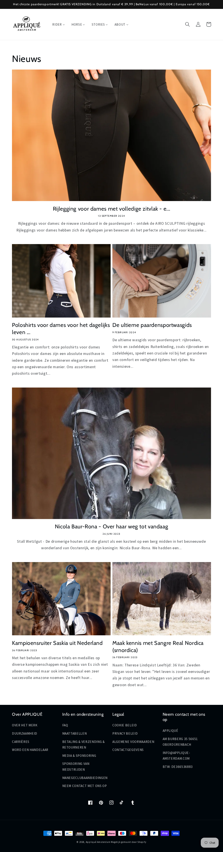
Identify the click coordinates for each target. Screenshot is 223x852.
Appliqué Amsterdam (98, 842)
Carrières (20, 742)
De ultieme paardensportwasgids (152, 325)
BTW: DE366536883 (178, 767)
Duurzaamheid (24, 733)
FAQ (65, 725)
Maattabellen (74, 733)
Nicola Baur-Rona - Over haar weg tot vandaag (111, 526)
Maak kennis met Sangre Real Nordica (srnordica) (158, 646)
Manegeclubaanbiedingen (85, 778)
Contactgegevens (128, 750)
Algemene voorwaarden (133, 742)
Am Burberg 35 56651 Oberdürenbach (180, 742)
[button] (187, 24)
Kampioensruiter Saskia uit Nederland (57, 643)
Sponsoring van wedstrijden (76, 767)
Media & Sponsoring (79, 756)
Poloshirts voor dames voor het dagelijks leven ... (61, 328)
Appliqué (170, 731)
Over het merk (24, 725)
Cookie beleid (124, 725)
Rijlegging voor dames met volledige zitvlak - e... (111, 208)
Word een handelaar (30, 750)
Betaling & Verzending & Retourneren (83, 745)
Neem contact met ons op (84, 786)
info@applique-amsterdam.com (176, 756)
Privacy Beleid (125, 733)
